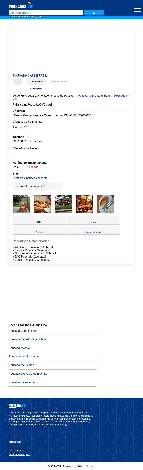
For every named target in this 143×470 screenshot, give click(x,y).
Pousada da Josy (19, 347)
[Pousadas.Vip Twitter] (11, 427)
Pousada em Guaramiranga (95, 95)
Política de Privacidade (86, 466)
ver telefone (36, 141)
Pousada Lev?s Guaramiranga (28, 373)
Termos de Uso (69, 466)
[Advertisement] (69, 47)
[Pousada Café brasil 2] (42, 211)
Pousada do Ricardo (21, 365)
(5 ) (35, 89)
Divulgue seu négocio (19, 454)
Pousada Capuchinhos (23, 330)
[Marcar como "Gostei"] (15, 81)
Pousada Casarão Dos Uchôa (27, 339)
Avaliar (39, 232)
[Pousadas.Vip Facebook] (9, 427)
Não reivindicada (60, 82)
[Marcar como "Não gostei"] (20, 81)
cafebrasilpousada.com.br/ (30, 177)
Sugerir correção (93, 232)
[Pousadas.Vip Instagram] (12, 427)
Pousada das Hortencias (24, 356)
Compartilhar (36, 81)
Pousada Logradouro (22, 382)
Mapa (93, 222)
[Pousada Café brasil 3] (63, 211)
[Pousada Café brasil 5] (105, 211)
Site (39, 222)
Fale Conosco (16, 450)
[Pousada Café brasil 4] (84, 211)
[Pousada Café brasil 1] (21, 211)
